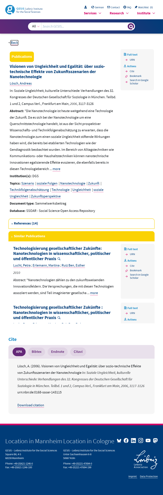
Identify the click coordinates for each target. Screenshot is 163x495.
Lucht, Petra (22, 265)
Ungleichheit (81, 190)
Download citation (30, 405)
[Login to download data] (86, 7)
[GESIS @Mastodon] (155, 440)
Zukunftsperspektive (46, 196)
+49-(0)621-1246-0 (23, 463)
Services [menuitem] (90, 13)
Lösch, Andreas (21, 83)
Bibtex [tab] (37, 351)
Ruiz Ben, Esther (73, 265)
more (56, 169)
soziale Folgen (47, 183)
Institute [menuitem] (143, 13)
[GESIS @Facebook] (126, 440)
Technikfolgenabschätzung (29, 190)
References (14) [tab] (26, 223)
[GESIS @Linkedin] (133, 440)
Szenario (27, 183)
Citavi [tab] (78, 351)
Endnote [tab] (57, 351)
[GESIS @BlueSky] (120, 440)
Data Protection (149, 476)
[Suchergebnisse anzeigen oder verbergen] (131, 26)
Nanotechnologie (72, 183)
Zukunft (93, 183)
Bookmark (135, 76)
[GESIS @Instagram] (141, 440)
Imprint (132, 476)
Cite (132, 71)
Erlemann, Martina (46, 265)
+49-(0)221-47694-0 (81, 463)
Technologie (61, 190)
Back (14, 42)
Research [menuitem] (117, 13)
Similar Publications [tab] (29, 236)
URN (132, 60)
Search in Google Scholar (139, 81)
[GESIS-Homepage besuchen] (24, 9)
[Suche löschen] (125, 26)
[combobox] (81, 26)
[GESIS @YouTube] (148, 440)
